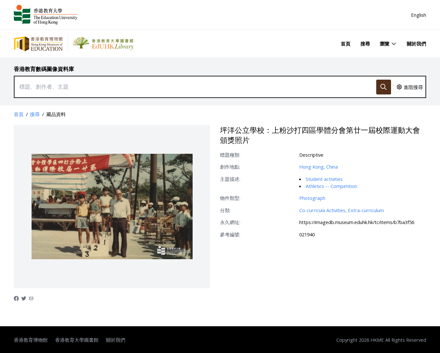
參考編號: (230, 234)
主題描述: (230, 179)
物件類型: (230, 198)
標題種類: (230, 155)
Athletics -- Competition (331, 186)
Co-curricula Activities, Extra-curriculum (341, 210)
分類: (225, 210)
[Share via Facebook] (16, 297)
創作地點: (230, 166)
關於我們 (416, 43)
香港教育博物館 (31, 340)
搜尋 (365, 43)
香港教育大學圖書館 (77, 340)
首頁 (345, 43)
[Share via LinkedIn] (31, 297)
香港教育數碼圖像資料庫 (44, 69)
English (418, 15)
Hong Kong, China (318, 166)
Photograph (312, 198)
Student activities (324, 179)
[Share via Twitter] (23, 297)
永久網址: (230, 222)
